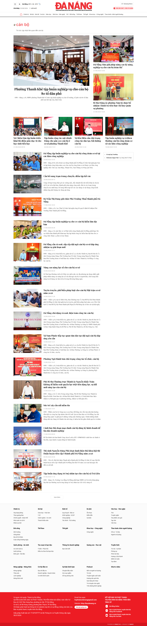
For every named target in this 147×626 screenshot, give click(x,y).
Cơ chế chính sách (43, 576)
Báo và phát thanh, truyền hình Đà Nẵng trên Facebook (120, 610)
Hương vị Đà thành (117, 556)
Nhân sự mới (17, 523)
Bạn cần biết (66, 549)
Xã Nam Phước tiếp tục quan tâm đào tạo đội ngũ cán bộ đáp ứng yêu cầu (72, 337)
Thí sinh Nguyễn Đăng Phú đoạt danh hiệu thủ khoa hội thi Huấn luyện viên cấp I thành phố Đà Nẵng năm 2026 (72, 452)
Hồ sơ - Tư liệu (115, 532)
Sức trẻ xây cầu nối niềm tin (57, 405)
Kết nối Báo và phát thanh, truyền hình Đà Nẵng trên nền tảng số (117, 599)
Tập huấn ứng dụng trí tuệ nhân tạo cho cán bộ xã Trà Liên (72, 473)
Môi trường (17, 532)
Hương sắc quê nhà (93, 578)
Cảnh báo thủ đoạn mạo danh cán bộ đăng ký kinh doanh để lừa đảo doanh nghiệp (72, 429)
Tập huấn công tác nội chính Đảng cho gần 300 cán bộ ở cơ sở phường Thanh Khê (58, 141)
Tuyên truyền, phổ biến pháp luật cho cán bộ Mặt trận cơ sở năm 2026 (72, 291)
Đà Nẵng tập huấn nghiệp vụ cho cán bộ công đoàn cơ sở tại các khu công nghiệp (72, 154)
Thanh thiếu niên (43, 520)
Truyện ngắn (115, 515)
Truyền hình (115, 545)
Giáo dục (48, 14)
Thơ (112, 513)
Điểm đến (89, 515)
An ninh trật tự (18, 549)
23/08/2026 (21, 8)
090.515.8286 (129, 8)
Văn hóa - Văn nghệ (59, 14)
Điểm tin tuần (115, 559)
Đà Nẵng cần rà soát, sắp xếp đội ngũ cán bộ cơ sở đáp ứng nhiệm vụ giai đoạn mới (71, 245)
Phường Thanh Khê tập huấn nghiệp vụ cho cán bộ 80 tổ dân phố (51, 91)
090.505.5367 (120, 8)
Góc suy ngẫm (66, 573)
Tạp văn (113, 520)
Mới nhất (34, 8)
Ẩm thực (89, 513)
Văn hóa (113, 523)
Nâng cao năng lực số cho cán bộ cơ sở (62, 267)
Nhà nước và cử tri (19, 520)
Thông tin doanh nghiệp (70, 545)
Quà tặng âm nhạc (92, 581)
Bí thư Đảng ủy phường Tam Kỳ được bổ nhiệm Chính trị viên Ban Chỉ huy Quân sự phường (112, 105)
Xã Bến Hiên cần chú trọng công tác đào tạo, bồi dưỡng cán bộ (88, 141)
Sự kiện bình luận (68, 567)
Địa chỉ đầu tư (42, 571)
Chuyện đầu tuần (67, 571)
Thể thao (79, 14)
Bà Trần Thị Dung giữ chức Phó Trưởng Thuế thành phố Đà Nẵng (72, 200)
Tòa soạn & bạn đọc (45, 545)
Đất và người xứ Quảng (94, 571)
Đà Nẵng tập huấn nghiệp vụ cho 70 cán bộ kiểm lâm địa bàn (70, 223)
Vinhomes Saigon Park (112, 157)
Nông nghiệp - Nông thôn (22, 567)
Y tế (67, 14)
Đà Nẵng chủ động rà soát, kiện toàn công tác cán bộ (69, 313)
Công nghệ (90, 532)
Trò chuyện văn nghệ (93, 583)
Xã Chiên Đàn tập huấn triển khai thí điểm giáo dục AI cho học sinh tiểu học (27, 141)
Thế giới (85, 14)
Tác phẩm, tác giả (116, 518)
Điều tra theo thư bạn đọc (46, 551)
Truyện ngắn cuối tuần (94, 576)
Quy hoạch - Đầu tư (68, 513)
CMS (117, 624)
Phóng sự (114, 551)
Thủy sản (16, 573)
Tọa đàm (113, 561)
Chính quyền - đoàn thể (21, 518)
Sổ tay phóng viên (68, 576)
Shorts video (115, 567)
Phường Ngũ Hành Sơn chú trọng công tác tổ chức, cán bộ (71, 359)
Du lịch (42, 14)
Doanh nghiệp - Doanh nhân (46, 573)
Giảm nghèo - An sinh (44, 518)
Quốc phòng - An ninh (21, 545)
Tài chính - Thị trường (69, 520)
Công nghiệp (66, 518)
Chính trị (26, 14)
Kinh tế (37, 14)
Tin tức (89, 573)
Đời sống (72, 14)
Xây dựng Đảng (18, 513)
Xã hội (32, 14)
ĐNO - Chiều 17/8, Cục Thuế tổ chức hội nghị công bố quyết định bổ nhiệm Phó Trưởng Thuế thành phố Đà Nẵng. (70, 209)
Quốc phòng (17, 551)
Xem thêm (57, 497)
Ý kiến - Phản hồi (43, 549)
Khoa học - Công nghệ (96, 14)
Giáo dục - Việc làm (44, 513)
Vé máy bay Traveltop (112, 154)
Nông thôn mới (18, 578)
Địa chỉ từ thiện (18, 537)
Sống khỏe (17, 534)
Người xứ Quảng (116, 534)
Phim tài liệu (115, 554)
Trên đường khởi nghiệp (94, 586)
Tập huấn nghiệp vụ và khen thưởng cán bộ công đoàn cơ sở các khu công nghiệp (118, 141)
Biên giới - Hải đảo (19, 554)
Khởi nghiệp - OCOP (68, 515)
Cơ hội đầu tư (42, 567)
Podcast (90, 567)
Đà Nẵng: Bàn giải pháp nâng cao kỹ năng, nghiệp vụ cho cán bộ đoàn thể (113, 66)
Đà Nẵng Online (114, 606)
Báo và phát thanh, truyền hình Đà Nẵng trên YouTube (120, 615)
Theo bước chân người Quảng (114, 14)
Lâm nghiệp (17, 576)
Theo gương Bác (19, 515)
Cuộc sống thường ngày (21, 540)
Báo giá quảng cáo (81, 607)
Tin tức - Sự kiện (116, 549)
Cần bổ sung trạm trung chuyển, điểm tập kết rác (67, 176)
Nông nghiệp (18, 571)
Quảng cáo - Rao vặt (94, 545)
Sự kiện (89, 518)
